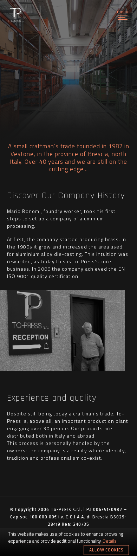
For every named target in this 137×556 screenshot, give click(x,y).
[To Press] (16, 15)
